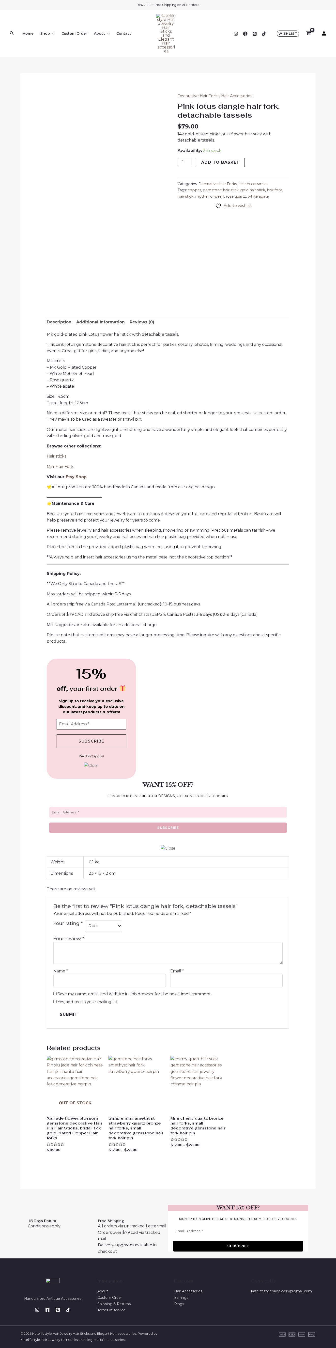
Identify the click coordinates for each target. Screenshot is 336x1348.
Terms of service (111, 1310)
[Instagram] (236, 34)
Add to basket (220, 162)
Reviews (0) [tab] (142, 322)
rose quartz (236, 196)
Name (60, 971)
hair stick (185, 196)
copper (194, 190)
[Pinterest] (254, 34)
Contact (123, 33)
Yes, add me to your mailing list (87, 1001)
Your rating (68, 923)
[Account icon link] (324, 33)
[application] (52, 33)
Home (28, 33)
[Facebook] (245, 34)
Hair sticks (56, 456)
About (99, 33)
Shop (45, 33)
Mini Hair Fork (60, 466)
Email (177, 971)
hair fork (274, 190)
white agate (258, 196)
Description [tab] (59, 322)
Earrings (181, 1297)
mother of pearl (209, 196)
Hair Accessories (236, 96)
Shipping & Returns (114, 1304)
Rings (179, 1304)
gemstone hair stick (221, 190)
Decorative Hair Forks (198, 96)
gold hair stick (252, 190)
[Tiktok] (264, 34)
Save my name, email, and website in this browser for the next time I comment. (135, 994)
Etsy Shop (77, 477)
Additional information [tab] (100, 322)
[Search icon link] (12, 33)
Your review (68, 938)
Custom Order (74, 33)
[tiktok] (68, 1310)
